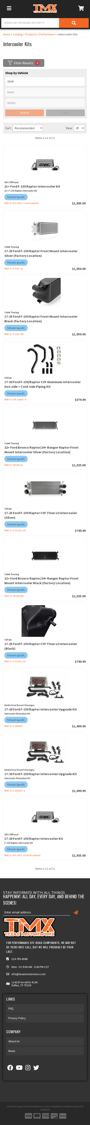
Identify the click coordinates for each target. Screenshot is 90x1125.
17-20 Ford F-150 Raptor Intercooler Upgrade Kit (40, 709)
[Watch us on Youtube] (19, 1069)
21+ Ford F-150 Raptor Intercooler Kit (32, 186)
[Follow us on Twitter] (36, 1069)
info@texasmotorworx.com (29, 974)
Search (24, 113)
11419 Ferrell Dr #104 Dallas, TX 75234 (24, 984)
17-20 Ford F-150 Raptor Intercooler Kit (33, 838)
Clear (65, 113)
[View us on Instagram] (28, 1069)
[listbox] (45, 92)
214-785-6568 (19, 959)
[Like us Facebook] (10, 1069)
